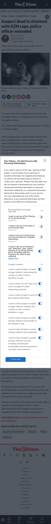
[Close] (45, 161)
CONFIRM (15, 359)
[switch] (40, 217)
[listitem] (25, 210)
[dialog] (25, 262)
